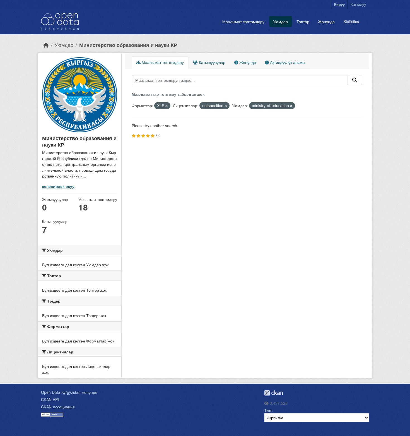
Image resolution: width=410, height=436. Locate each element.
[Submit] (355, 80)
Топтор (302, 21)
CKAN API (50, 399)
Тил (267, 410)
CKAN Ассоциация (58, 406)
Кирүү (339, 4)
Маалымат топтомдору (243, 21)
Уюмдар (280, 21)
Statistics (351, 21)
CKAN (273, 393)
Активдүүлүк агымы (287, 62)
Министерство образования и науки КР (128, 44)
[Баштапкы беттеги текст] (46, 44)
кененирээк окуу (58, 186)
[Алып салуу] (166, 106)
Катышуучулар (211, 62)
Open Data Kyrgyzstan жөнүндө (69, 392)
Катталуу (358, 4)
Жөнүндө (326, 21)
